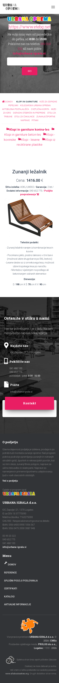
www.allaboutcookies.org (17, 673)
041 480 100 (16, 368)
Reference (10, 572)
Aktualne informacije (17, 604)
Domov (12, 564)
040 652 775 (16, 372)
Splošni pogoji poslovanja (21, 580)
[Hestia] (12, 7)
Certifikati (10, 588)
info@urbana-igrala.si (21, 391)
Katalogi (9, 596)
